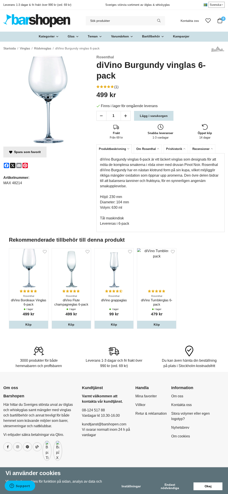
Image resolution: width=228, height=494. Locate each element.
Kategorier (47, 36)
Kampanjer (181, 36)
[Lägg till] (126, 116)
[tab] (115, 149)
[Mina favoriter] (208, 20)
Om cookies (180, 436)
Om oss (177, 396)
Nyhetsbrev (180, 427)
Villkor (140, 405)
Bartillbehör (151, 36)
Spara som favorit (26, 152)
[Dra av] (101, 116)
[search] (159, 20)
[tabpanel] (160, 192)
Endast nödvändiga (170, 486)
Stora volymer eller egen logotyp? (190, 416)
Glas (71, 36)
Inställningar (131, 486)
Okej (208, 486)
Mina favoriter (146, 396)
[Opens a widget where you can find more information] (19, 486)
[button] (28, 324)
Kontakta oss (190, 20)
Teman (93, 36)
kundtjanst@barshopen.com (104, 424)
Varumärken (120, 36)
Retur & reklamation (151, 413)
